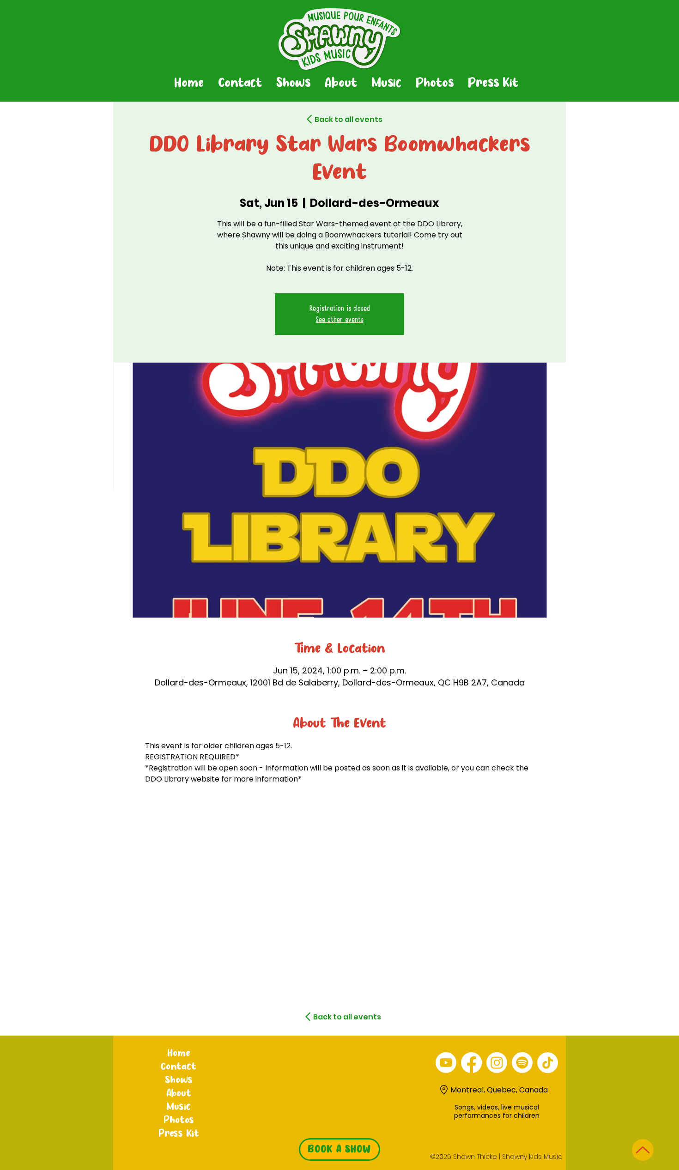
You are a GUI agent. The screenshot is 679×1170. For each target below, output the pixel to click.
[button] (293, 84)
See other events (340, 319)
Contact (178, 1067)
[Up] (643, 1150)
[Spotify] (522, 1062)
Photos (179, 1120)
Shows (179, 1080)
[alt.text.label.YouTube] (446, 1062)
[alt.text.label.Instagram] (496, 1062)
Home (178, 1054)
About (178, 1094)
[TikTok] (547, 1062)
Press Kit (178, 1134)
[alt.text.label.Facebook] (471, 1062)
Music (178, 1107)
